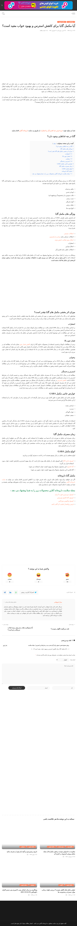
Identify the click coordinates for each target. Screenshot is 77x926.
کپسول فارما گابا (68, 461)
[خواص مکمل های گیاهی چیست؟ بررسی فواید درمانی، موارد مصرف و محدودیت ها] (57, 874)
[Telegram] (4, 592)
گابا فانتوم (70, 466)
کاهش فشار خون (24, 344)
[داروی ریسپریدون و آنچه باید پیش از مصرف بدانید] (19, 836)
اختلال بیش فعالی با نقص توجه (64, 240)
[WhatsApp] (16, 592)
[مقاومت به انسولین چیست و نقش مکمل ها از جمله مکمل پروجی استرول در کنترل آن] (57, 836)
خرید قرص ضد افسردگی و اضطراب (51, 130)
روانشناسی (71, 21)
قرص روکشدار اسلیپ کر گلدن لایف (62, 504)
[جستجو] (4, 13)
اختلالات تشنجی (69, 233)
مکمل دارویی (62, 21)
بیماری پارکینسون (54, 237)
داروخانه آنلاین (23, 130)
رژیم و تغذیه (60, 846)
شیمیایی (23, 846)
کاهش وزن (70, 846)
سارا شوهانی (58, 602)
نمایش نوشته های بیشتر (10, 602)
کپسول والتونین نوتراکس (66, 501)
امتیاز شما (72, 659)
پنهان (54, 143)
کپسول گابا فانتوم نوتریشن (65, 498)
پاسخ (4, 645)
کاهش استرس (61, 380)
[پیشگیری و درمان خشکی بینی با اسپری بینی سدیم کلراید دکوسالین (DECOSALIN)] (19, 874)
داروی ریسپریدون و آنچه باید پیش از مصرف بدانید (22, 851)
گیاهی (61, 885)
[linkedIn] (10, 592)
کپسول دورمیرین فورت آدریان (64, 494)
